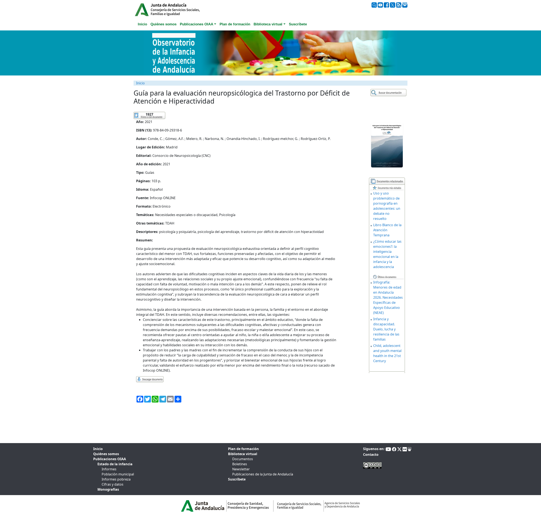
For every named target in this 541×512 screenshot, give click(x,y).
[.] (388, 92)
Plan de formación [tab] (235, 24)
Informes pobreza (116, 479)
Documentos (242, 459)
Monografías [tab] (108, 489)
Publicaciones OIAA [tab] (109, 459)
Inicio (140, 83)
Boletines (239, 464)
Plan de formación (243, 448)
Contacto (370, 454)
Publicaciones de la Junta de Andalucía (262, 474)
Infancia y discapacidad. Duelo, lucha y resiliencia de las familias (386, 329)
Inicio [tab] (142, 24)
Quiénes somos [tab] (163, 24)
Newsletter (241, 469)
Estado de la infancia (115, 464)
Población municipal (118, 474)
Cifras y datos (112, 484)
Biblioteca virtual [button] (268, 24)
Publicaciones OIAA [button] (196, 24)
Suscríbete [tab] (298, 24)
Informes (109, 469)
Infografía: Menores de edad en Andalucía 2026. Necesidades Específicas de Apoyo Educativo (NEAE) (388, 297)
